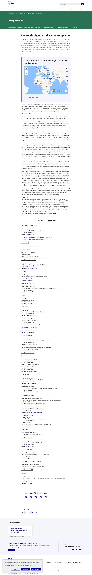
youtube (80, 549)
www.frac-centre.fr (26, 292)
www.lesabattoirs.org (27, 446)
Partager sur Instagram (32, 512)
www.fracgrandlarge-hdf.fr (28, 344)
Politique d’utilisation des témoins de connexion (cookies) (42, 570)
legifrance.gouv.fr (58, 562)
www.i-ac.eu (24, 243)
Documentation (39, 9)
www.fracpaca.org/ (26, 470)
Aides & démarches (30, 9)
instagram (76, 549)
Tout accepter (35, 569)
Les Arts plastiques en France (21, 13)
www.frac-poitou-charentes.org (29, 426)
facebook (73, 549)
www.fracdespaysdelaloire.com (29, 458)
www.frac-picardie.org (27, 353)
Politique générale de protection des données (63, 570)
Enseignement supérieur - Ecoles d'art (32, 27)
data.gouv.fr (49, 562)
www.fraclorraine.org (27, 332)
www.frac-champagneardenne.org (30, 324)
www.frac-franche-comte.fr (28, 268)
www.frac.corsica (26, 304)
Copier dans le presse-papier (36, 512)
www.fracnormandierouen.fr (29, 392)
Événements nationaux (51, 9)
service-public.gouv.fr (77, 562)
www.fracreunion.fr (26, 483)
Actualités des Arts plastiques (63, 27)
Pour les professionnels (48, 27)
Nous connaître (19, 9)
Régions (70, 9)
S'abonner (11, 550)
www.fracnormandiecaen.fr (28, 383)
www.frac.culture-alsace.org (28, 315)
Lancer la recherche (82, 4)
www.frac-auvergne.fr (27, 234)
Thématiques (79, 9)
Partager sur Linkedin (29, 512)
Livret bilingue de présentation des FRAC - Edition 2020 (18, 530)
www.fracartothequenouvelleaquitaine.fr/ (32, 404)
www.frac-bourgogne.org (28, 260)
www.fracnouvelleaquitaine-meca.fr (31, 412)
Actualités (10, 9)
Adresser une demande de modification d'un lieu (36, 99)
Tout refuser (25, 569)
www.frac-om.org (26, 438)
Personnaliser (15, 569)
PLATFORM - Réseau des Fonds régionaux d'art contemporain (38, 213)
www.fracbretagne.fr (26, 280)
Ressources (75, 27)
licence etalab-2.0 (34, 573)
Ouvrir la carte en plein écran (31, 97)
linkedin (69, 549)
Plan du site (75, 570)
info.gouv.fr (67, 562)
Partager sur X (25, 512)
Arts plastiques (11, 13)
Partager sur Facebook (22, 512)
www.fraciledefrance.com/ (28, 371)
